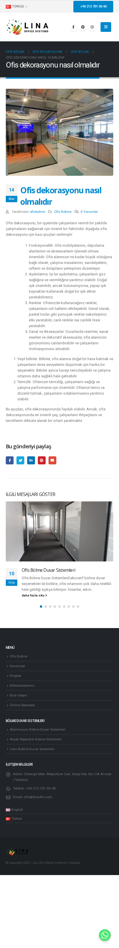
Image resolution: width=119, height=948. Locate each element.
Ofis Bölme (62, 212)
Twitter (20, 460)
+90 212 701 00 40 (93, 6)
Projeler (15, 676)
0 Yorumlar (89, 212)
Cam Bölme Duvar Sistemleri (32, 749)
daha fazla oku (33, 595)
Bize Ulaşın (18, 695)
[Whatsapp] (105, 935)
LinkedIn (31, 460)
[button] (41, 606)
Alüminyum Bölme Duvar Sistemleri (38, 729)
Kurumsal (17, 666)
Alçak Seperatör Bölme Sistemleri (36, 739)
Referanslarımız (22, 686)
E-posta (52, 460)
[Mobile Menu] (106, 27)
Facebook (10, 460)
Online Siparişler (22, 705)
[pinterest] (83, 27)
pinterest (42, 460)
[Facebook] (73, 27)
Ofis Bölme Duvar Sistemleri (48, 570)
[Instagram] (92, 27)
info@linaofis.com (38, 797)
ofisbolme (37, 212)
